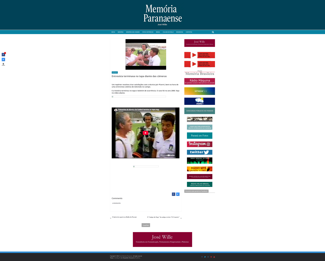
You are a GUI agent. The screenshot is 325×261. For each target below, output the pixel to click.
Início (113, 32)
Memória (120, 32)
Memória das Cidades (133, 32)
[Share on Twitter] (178, 195)
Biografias (179, 32)
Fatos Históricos (147, 32)
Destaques (114, 72)
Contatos (189, 32)
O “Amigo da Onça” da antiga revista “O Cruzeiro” (163, 217)
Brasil (158, 32)
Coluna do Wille (168, 32)
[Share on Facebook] (173, 195)
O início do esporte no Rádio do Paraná (124, 217)
